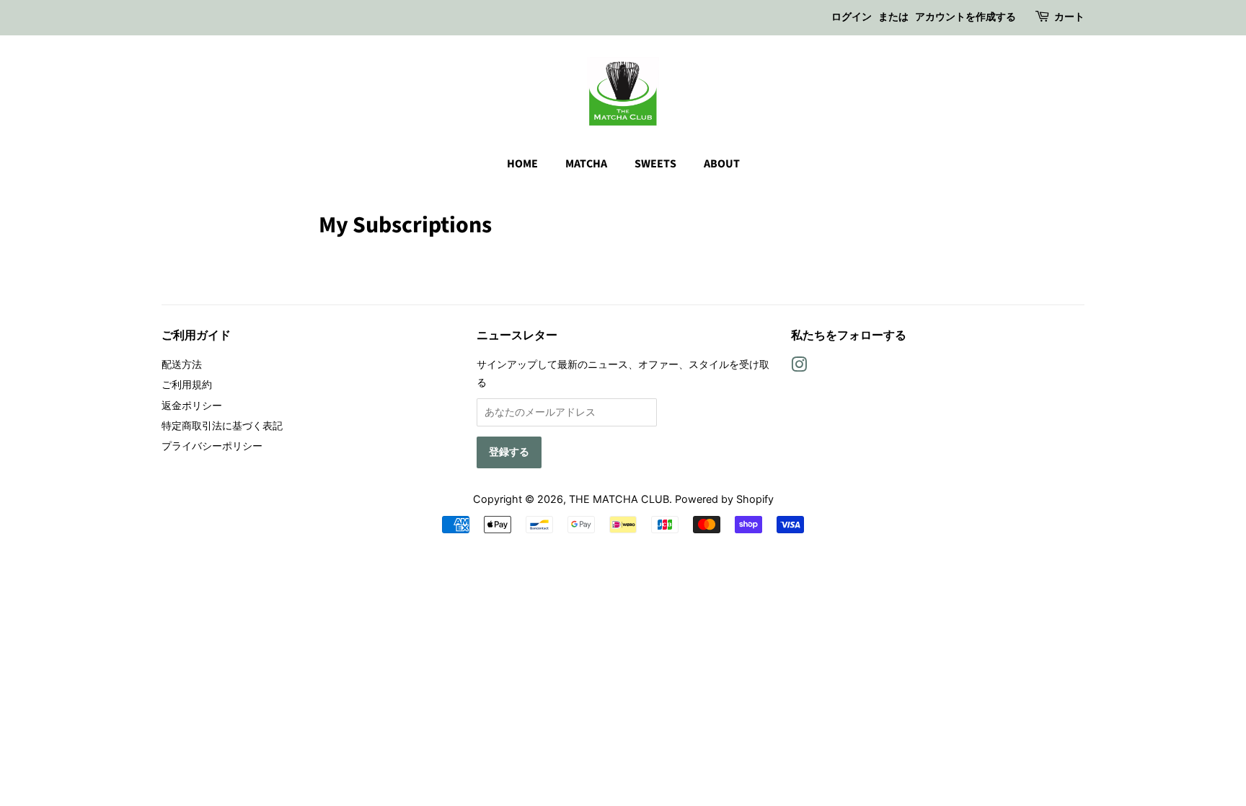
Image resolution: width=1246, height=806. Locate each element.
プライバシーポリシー (212, 445)
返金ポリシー (192, 405)
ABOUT (722, 164)
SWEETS (655, 164)
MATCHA (586, 164)
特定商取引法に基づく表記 (222, 425)
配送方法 (182, 364)
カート (1069, 17)
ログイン (851, 17)
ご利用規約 (187, 384)
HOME (522, 164)
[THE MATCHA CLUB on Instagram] (799, 367)
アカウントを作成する (965, 17)
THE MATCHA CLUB (619, 499)
